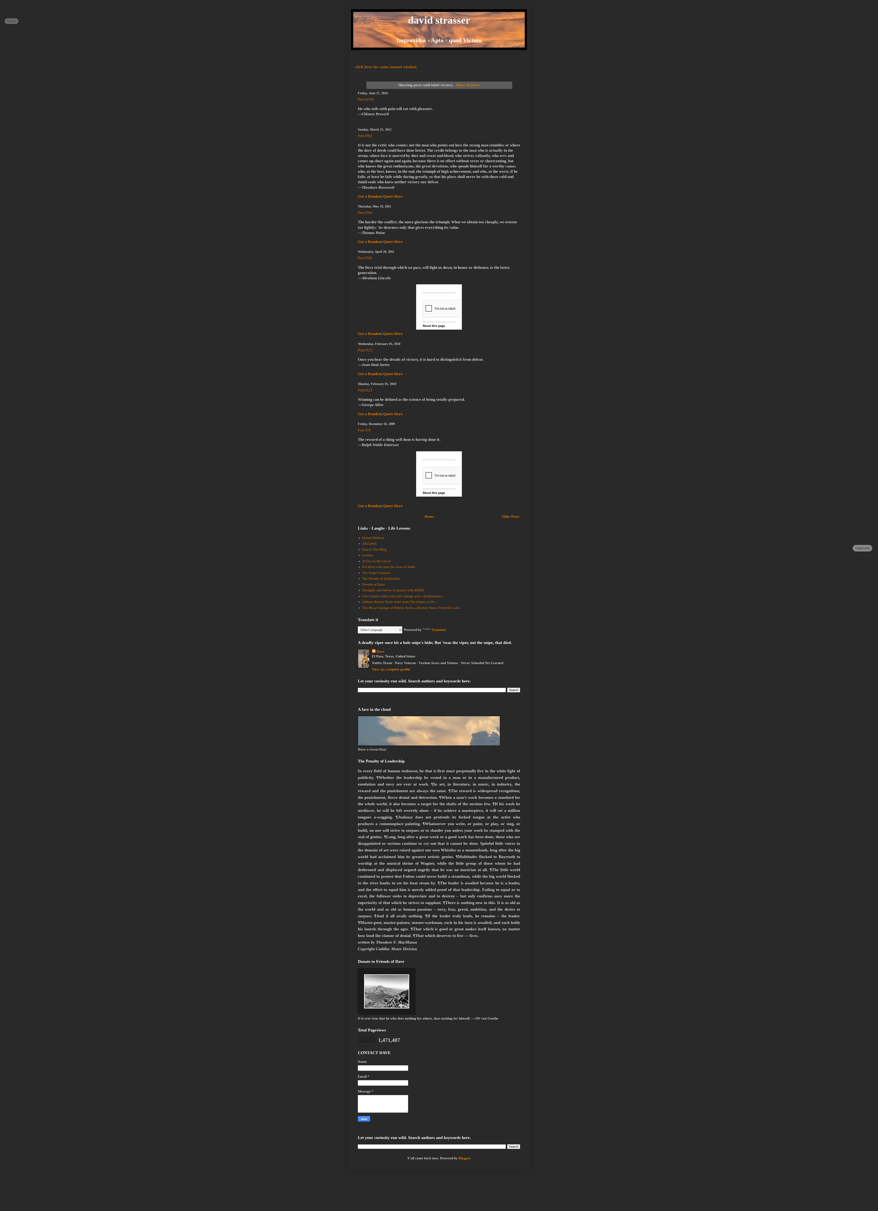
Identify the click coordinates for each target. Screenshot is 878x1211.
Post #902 (365, 136)
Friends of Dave (373, 584)
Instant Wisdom (373, 538)
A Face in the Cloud (376, 561)
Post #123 (365, 390)
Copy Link (862, 548)
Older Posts (510, 516)
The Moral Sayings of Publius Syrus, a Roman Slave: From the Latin (411, 608)
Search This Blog (374, 549)
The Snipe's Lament (376, 573)
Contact (367, 555)
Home (429, 516)
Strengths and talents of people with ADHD (393, 590)
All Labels (369, 543)
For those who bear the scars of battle (388, 567)
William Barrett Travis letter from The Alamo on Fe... (399, 602)
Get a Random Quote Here (380, 196)
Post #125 (365, 350)
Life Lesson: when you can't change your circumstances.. (403, 596)
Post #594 (365, 213)
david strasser (439, 20)
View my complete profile (391, 669)
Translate (439, 630)
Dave (380, 651)
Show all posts (468, 85)
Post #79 (364, 430)
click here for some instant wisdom (386, 67)
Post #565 (365, 258)
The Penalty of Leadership (381, 578)
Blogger (464, 1158)
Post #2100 (366, 99)
